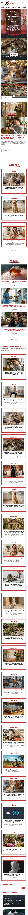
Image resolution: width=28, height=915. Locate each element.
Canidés (14, 165)
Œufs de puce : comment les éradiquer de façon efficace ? (14, 282)
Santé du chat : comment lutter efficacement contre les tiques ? (14, 848)
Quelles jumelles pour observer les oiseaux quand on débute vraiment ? (14, 664)
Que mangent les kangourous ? (13, 769)
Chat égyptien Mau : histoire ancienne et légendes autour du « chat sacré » (14, 611)
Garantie (14, 62)
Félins (14, 113)
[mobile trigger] (2, 3)
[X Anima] (9, 3)
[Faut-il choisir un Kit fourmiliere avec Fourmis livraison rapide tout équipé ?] (13, 708)
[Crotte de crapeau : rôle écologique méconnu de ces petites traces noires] (13, 629)
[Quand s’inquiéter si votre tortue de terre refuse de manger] (13, 735)
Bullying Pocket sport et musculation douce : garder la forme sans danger (13, 400)
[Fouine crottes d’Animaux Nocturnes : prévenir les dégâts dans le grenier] (14, 49)
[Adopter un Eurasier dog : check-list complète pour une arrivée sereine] (14, 179)
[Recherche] (22, 3)
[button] (12, 103)
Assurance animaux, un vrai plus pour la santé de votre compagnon (13, 85)
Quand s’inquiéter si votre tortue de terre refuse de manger (13, 743)
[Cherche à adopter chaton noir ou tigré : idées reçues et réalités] (13, 471)
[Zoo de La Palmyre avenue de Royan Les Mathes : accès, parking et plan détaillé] (13, 524)
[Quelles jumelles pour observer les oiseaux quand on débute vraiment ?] (13, 656)
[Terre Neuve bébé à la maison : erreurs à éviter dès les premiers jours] (14, 319)
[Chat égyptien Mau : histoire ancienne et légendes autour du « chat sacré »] (13, 603)
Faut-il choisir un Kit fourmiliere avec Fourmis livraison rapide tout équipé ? (13, 717)
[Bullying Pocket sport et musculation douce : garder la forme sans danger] (13, 392)
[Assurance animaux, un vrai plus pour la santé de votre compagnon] (14, 74)
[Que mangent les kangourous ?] (13, 761)
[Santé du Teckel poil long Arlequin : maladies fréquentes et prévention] (13, 577)
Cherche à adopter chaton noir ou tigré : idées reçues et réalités (14, 479)
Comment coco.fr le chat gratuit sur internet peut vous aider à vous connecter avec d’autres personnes (14, 821)
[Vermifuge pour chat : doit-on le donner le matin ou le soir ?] (13, 867)
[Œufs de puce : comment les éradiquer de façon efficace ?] (14, 272)
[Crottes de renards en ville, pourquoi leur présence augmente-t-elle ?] (13, 682)
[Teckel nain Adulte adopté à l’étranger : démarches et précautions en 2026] (14, 233)
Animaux (14, 34)
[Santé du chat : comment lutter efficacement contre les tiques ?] (13, 840)
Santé (14, 261)
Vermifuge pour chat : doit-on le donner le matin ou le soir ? (14, 875)
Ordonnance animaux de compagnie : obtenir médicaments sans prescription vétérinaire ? (14, 306)
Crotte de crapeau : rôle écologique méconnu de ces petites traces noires (13, 638)
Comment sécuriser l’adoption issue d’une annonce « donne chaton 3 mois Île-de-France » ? (13, 16)
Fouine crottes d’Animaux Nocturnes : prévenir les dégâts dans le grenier (13, 453)
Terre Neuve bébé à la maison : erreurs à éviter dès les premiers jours (14, 330)
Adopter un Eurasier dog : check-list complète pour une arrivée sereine (14, 188)
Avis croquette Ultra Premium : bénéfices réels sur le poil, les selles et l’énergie (14, 214)
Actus (13, 384)
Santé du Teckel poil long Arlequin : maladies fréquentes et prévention (13, 585)
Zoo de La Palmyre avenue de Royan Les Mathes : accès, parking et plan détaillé (14, 532)
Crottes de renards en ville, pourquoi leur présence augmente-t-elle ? (13, 690)
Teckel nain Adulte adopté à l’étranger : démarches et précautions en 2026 (14, 241)
